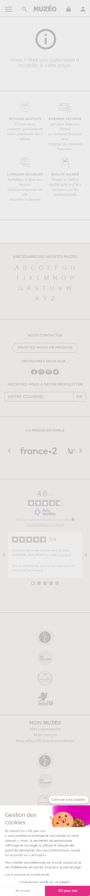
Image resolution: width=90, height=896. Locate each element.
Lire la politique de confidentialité (27, 874)
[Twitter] (56, 374)
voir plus (64, 555)
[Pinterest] (48, 374)
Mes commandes (45, 729)
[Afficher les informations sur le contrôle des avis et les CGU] (73, 519)
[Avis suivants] (86, 554)
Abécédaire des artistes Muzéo (45, 256)
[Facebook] (34, 374)
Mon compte (45, 735)
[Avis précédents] (4, 554)
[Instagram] (41, 374)
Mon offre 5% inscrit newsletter (45, 741)
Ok (79, 397)
